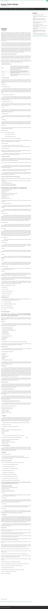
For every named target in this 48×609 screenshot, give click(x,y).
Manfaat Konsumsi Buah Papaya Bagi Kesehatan (39, 33)
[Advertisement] (16, 20)
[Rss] (46, 607)
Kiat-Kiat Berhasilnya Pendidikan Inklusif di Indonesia (40, 34)
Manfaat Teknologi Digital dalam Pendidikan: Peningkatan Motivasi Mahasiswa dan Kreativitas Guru (39, 19)
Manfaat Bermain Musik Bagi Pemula (38, 24)
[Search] (47, 1)
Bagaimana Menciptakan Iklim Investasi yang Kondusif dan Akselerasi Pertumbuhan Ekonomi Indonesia (39, 31)
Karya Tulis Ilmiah (9, 4)
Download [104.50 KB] (4, 599)
